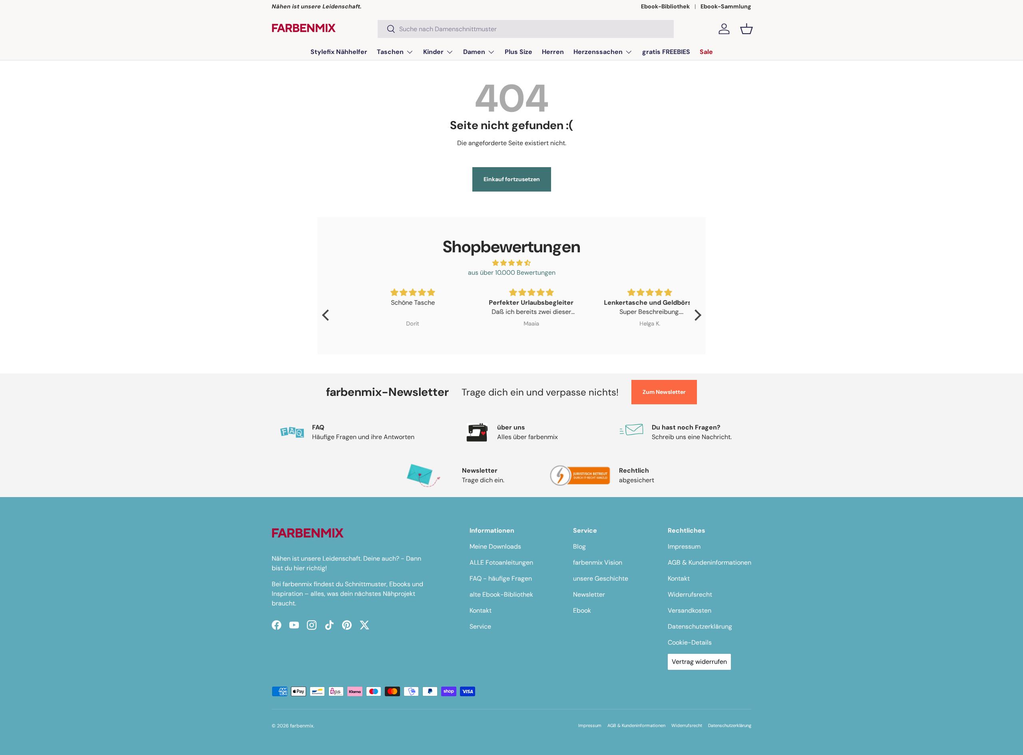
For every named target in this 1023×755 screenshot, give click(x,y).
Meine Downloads (495, 546)
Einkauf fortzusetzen (512, 179)
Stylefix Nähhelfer (338, 52)
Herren (553, 52)
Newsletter (589, 594)
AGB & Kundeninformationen (709, 562)
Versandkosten (689, 610)
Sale (706, 52)
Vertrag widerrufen (699, 661)
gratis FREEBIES (666, 52)
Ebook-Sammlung (726, 6)
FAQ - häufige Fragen (501, 578)
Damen (474, 52)
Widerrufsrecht (690, 594)
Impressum (684, 546)
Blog (579, 546)
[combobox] (526, 29)
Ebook (582, 610)
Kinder (433, 52)
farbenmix (301, 726)
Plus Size (518, 52)
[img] (512, 263)
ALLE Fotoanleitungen (501, 562)
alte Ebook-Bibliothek (501, 594)
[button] (746, 29)
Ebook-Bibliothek (665, 6)
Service (480, 626)
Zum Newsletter (664, 391)
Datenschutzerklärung (700, 626)
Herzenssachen (598, 52)
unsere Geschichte (600, 578)
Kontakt (481, 610)
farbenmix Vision (597, 562)
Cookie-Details (690, 642)
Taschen (390, 52)
